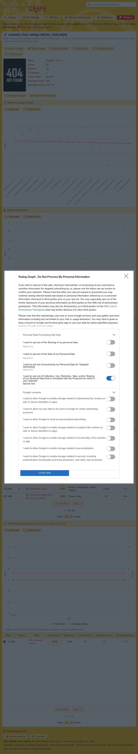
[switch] (110, 342)
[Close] (127, 277)
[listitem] (69, 335)
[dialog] (69, 377)
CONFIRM (45, 473)
